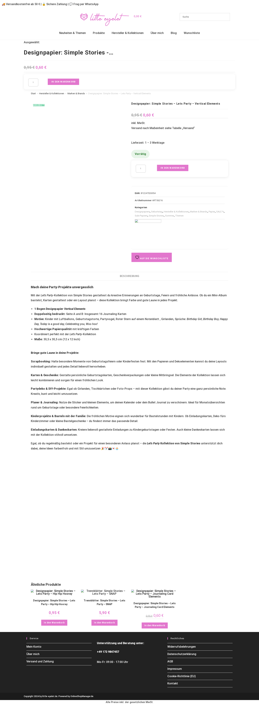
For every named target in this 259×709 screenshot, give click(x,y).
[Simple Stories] (148, 232)
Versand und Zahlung (40, 661)
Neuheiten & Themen (72, 33)
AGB (170, 661)
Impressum (174, 668)
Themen (179, 215)
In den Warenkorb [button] (54, 622)
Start (33, 93)
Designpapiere (142, 211)
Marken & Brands (76, 93)
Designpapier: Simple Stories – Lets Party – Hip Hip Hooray (54, 602)
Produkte (99, 33)
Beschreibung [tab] (129, 276)
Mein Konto (33, 646)
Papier (212, 211)
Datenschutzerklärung (181, 654)
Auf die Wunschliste (153, 258)
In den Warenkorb (63, 82)
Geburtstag (156, 211)
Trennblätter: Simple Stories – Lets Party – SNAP (104, 602)
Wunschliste (192, 33)
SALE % (220, 211)
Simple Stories (156, 215)
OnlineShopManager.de (81, 696)
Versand (188, 128)
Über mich (157, 33)
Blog (174, 33)
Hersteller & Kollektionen (128, 33)
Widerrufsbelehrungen (181, 646)
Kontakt (172, 683)
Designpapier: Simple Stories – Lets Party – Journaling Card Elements (155, 605)
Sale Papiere (141, 215)
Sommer (169, 215)
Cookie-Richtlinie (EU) (181, 676)
